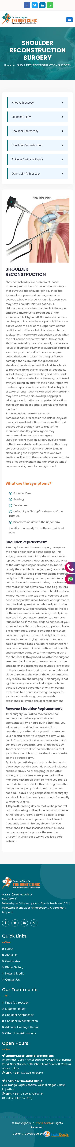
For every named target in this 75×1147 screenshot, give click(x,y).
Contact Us (12, 979)
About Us (11, 955)
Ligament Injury (21, 116)
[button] (69, 19)
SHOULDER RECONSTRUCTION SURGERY (44, 65)
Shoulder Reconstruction (27, 145)
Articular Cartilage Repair (27, 159)
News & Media (14, 973)
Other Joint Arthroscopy (26, 173)
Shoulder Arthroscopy (25, 131)
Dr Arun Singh (43, 1122)
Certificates (12, 961)
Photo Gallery (14, 967)
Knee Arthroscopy (23, 102)
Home (7, 65)
